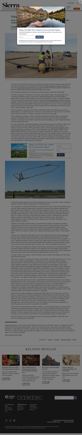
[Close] (80, 1)
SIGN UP (40, 37)
